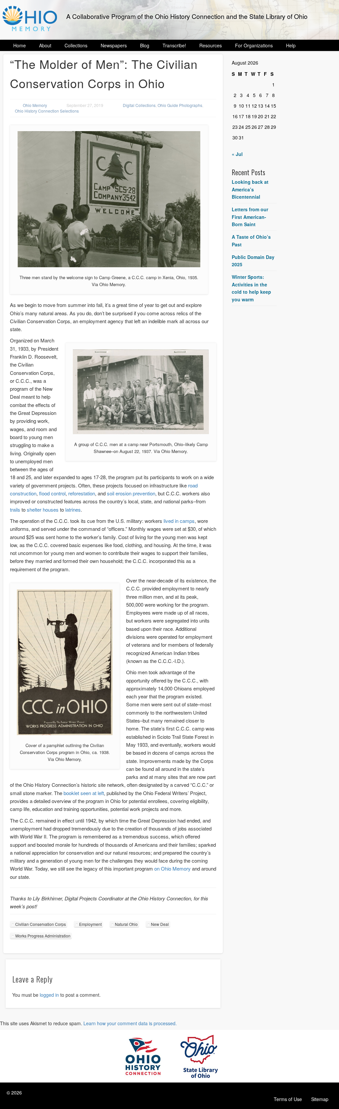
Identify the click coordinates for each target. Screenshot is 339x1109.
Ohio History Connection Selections (47, 111)
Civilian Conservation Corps (40, 924)
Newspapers (114, 45)
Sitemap (319, 1099)
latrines (73, 509)
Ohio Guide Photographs (180, 105)
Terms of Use (288, 1099)
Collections (76, 45)
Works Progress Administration (43, 935)
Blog (144, 45)
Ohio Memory (35, 105)
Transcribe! (174, 45)
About (45, 45)
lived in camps (179, 520)
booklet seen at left (84, 792)
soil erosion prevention (131, 493)
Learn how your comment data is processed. (130, 1023)
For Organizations (254, 45)
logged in (49, 994)
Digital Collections (139, 105)
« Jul (237, 154)
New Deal (160, 924)
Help (291, 45)
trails (15, 509)
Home (19, 45)
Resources (210, 45)
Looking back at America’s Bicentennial (250, 189)
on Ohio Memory (172, 868)
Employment (90, 924)
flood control (52, 493)
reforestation (81, 493)
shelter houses (43, 509)
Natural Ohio (126, 924)
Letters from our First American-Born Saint (250, 216)
